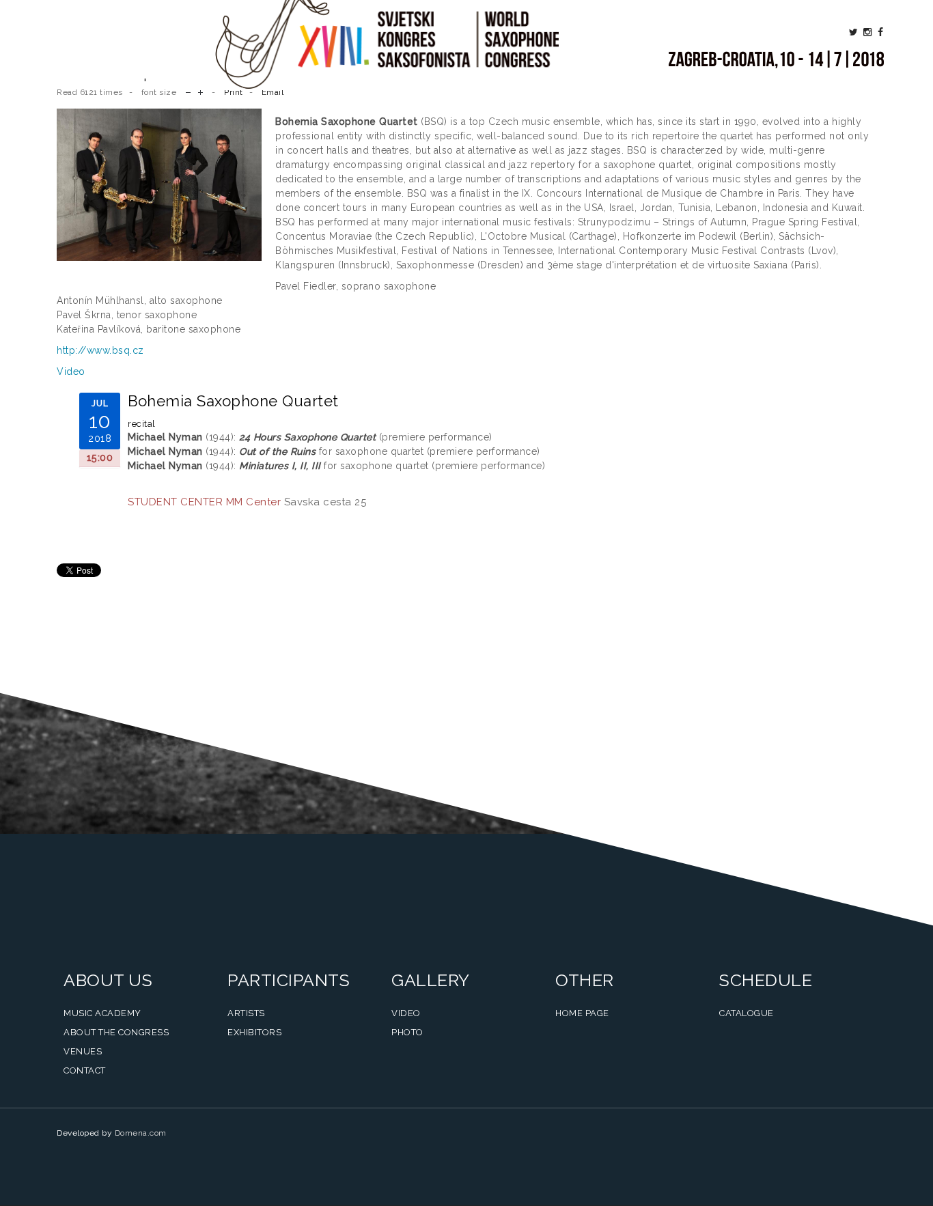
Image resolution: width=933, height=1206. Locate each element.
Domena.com (141, 1133)
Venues (83, 1051)
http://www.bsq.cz (100, 350)
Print (233, 92)
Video (71, 371)
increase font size (200, 91)
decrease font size (188, 91)
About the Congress (116, 1032)
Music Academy (102, 1013)
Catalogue (746, 1013)
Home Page (582, 1013)
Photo (407, 1032)
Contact (85, 1070)
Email (273, 92)
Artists (246, 1013)
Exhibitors (254, 1032)
